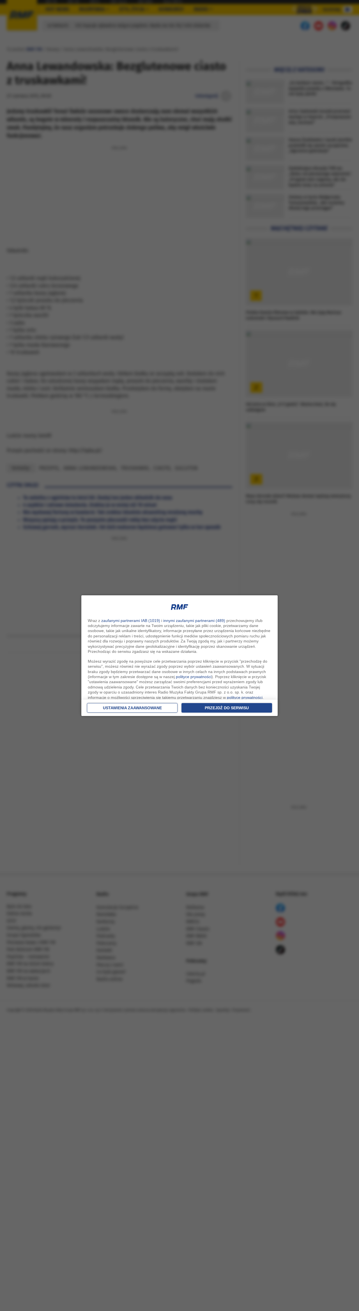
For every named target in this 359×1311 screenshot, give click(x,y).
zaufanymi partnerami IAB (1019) (130, 620)
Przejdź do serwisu (227, 708)
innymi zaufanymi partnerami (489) (194, 620)
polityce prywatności (193, 676)
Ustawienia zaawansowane (132, 708)
